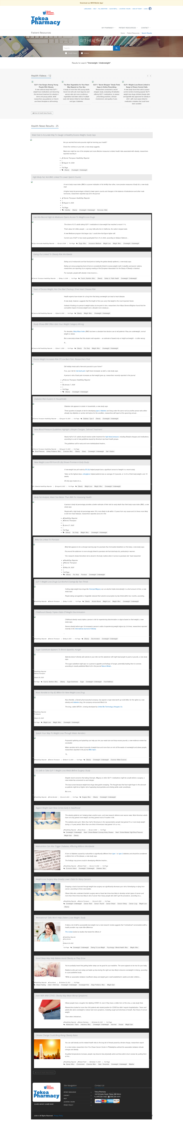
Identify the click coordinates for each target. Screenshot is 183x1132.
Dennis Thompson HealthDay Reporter (76, 158)
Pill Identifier (102, 9)
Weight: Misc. (117, 243)
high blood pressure (112, 437)
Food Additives (108, 682)
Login (146, 9)
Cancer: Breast (110, 904)
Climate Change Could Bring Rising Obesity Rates (57, 1035)
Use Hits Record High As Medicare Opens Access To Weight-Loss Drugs (64, 217)
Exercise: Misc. (68, 451)
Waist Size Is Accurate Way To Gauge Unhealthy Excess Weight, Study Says (64, 135)
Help (94, 9)
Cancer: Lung (133, 904)
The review (69, 932)
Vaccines (113, 1024)
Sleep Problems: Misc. (98, 985)
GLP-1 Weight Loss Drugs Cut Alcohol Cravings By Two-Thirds (62, 581)
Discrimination (95, 639)
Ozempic (92, 589)
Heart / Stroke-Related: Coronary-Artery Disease (98, 832)
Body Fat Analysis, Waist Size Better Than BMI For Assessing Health (62, 497)
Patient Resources (127, 28)
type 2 (121, 853)
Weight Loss (107, 243)
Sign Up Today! (137, 9)
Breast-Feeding (41, 985)
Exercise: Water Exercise (118, 760)
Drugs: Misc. (83, 243)
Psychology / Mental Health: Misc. (117, 947)
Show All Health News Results (43, 113)
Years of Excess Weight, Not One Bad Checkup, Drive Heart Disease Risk (64, 289)
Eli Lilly (87, 469)
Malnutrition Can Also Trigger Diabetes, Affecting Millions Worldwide (65, 846)
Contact (145, 28)
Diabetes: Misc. (101, 868)
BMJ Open (92, 750)
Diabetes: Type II (88, 419)
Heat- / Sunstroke (103, 1064)
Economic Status (71, 868)
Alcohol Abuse (96, 601)
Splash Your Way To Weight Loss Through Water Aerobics (60, 733)
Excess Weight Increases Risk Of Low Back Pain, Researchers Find (61, 359)
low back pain (80, 371)
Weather (131, 1064)
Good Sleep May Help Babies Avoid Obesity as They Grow (60, 958)
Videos (86, 53)
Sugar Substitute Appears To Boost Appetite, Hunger (58, 649)
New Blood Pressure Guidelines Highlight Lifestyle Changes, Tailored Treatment (68, 429)
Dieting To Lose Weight (98, 947)
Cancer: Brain (88, 904)
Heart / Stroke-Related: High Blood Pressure (129, 832)
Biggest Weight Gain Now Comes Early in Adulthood (58, 808)
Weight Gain (68, 835)
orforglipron (86, 474)
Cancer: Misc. (70, 1064)
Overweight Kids (84, 985)
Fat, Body (87, 348)
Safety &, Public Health (111, 278)
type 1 (114, 853)
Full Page (65, 167)
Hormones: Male (102, 210)
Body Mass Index (79, 331)
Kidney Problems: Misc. (53, 451)
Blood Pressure (39, 451)
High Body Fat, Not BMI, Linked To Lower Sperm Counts (57, 177)
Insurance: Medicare (95, 243)
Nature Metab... (106, 666)
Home (123, 33)
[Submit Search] (116, 48)
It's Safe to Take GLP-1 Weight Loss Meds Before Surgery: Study (63, 770)
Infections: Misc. (86, 1024)
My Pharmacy (108, 28)
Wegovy (98, 589)
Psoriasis (84, 575)
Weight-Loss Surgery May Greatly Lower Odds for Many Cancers (63, 879)
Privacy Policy (68, 1105)
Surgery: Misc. (86, 797)
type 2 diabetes (101, 411)
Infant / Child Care (53, 985)
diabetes (76, 702)
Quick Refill (113, 9)
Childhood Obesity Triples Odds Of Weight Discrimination (60, 612)
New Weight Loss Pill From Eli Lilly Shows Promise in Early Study (61, 462)
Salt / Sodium (110, 451)
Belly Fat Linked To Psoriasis (47, 539)
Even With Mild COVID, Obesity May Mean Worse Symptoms (61, 995)
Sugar (82, 682)
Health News (72, 53)
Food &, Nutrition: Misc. (88, 278)
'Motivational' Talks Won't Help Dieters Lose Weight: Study (60, 917)
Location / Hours (124, 9)
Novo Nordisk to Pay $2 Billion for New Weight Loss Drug (60, 692)
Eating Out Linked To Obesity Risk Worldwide (52, 254)
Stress (84, 451)
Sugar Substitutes (72, 682)
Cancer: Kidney (122, 904)
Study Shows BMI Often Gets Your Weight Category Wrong (58, 324)
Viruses (121, 1024)
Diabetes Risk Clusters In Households (50, 399)
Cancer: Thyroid (99, 904)
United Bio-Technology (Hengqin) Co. (110, 707)
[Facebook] (150, 8)
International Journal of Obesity (85, 629)
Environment (80, 1064)
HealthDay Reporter (70, 518)
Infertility (67, 210)
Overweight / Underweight (79, 170)
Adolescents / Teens (72, 1024)
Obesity (66, 170)
